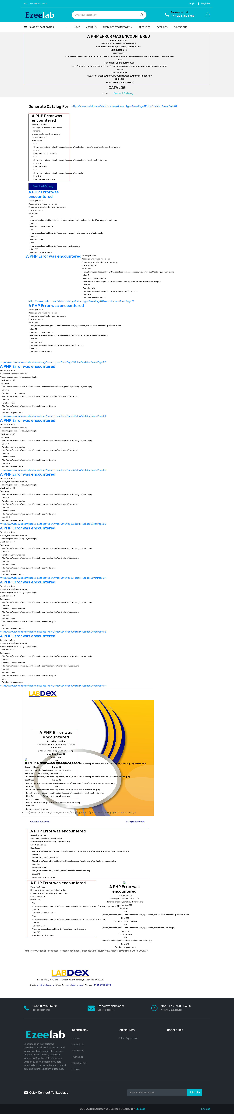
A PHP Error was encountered (43, 194)
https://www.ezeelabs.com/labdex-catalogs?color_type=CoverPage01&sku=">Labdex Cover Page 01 (124, 106)
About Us (91, 27)
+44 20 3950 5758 (101, 985)
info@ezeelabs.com (111, 1006)
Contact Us (79, 1063)
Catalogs (162, 27)
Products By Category (116, 27)
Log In (192, 3)
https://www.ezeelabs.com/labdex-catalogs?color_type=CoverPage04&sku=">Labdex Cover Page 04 (53, 393)
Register (205, 3)
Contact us (180, 27)
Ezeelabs (140, 1109)
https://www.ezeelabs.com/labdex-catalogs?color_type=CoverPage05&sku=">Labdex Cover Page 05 (53, 447)
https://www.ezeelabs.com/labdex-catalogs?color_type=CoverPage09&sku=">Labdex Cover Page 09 (53, 663)
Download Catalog (43, 186)
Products (144, 27)
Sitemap (205, 1109)
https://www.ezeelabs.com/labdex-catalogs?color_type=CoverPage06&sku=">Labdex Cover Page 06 (53, 501)
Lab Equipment (129, 1038)
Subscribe (195, 1092)
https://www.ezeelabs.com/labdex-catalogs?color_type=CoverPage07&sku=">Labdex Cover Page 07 (53, 555)
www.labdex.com (39, 821)
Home (77, 27)
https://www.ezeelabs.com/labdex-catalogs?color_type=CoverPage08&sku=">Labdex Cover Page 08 (53, 609)
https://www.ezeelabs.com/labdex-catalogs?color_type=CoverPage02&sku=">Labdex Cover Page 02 (81, 301)
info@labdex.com (135, 821)
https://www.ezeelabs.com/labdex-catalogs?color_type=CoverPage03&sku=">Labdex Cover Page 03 (53, 362)
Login (76, 1069)
